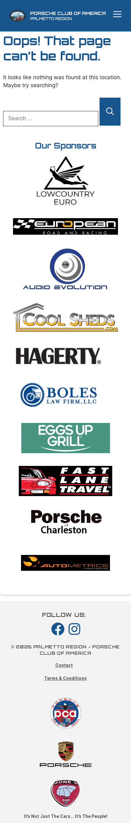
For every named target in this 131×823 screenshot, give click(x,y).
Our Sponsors (65, 145)
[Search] (110, 112)
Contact (64, 665)
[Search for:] (51, 118)
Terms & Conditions (65, 678)
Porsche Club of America (68, 13)
